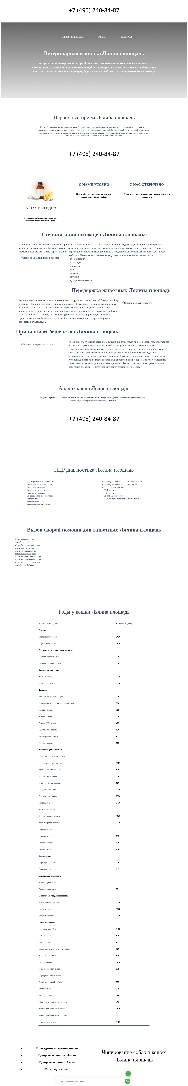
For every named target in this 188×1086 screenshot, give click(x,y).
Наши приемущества (72, 37)
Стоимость (126, 37)
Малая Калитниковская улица (28, 559)
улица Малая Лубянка (24, 565)
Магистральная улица (24, 539)
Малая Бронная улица (24, 548)
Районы (102, 37)
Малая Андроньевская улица (27, 545)
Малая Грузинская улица (25, 551)
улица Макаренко (22, 542)
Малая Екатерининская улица (28, 556)
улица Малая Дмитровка (25, 554)
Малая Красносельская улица (27, 562)
